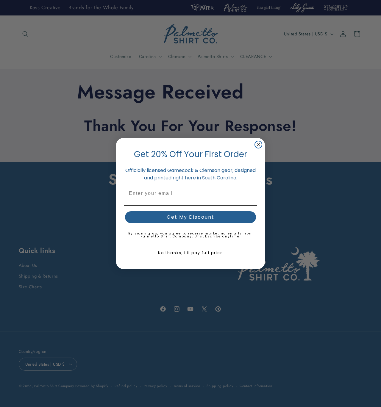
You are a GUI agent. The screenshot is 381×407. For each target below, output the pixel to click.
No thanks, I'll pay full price (190, 252)
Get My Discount (190, 217)
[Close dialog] (258, 144)
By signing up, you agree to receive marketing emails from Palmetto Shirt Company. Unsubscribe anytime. (190, 235)
